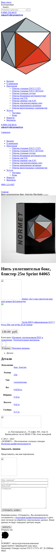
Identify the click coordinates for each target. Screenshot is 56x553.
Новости (11, 118)
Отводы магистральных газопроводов (29, 108)
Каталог (10, 81)
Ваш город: (6, 2)
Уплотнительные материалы (26, 340)
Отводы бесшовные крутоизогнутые (29, 96)
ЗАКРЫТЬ (6, 527)
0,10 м (16, 397)
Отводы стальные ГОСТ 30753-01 (27, 91)
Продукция (12, 86)
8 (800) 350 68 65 (9, 12)
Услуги (10, 110)
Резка (14, 115)
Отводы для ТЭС (20, 98)
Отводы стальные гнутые (24, 93)
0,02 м (16, 404)
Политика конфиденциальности (16, 444)
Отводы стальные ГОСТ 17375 (26, 88)
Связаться (5, 132)
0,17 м (16, 412)
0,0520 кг (18, 389)
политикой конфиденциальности (30, 517)
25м (15, 375)
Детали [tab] (10, 353)
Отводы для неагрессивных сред (27, 103)
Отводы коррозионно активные (26, 105)
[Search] (28, 9)
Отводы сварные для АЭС (24, 100)
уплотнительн (20, 382)
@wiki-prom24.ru (12, 15)
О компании (12, 83)
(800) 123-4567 (8, 184)
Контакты (11, 120)
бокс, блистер (20, 367)
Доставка (16, 113)
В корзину (6, 348)
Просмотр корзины (21, 348)
